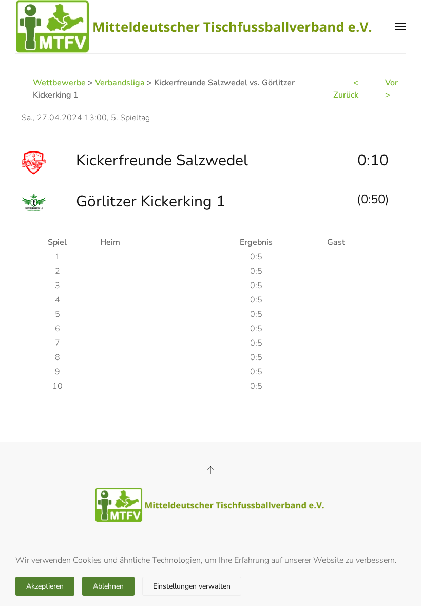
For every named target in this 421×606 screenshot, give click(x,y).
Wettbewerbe (59, 82)
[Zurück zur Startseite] (195, 26)
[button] (400, 26)
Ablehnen (108, 586)
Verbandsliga (120, 82)
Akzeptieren (45, 586)
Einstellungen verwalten (192, 586)
